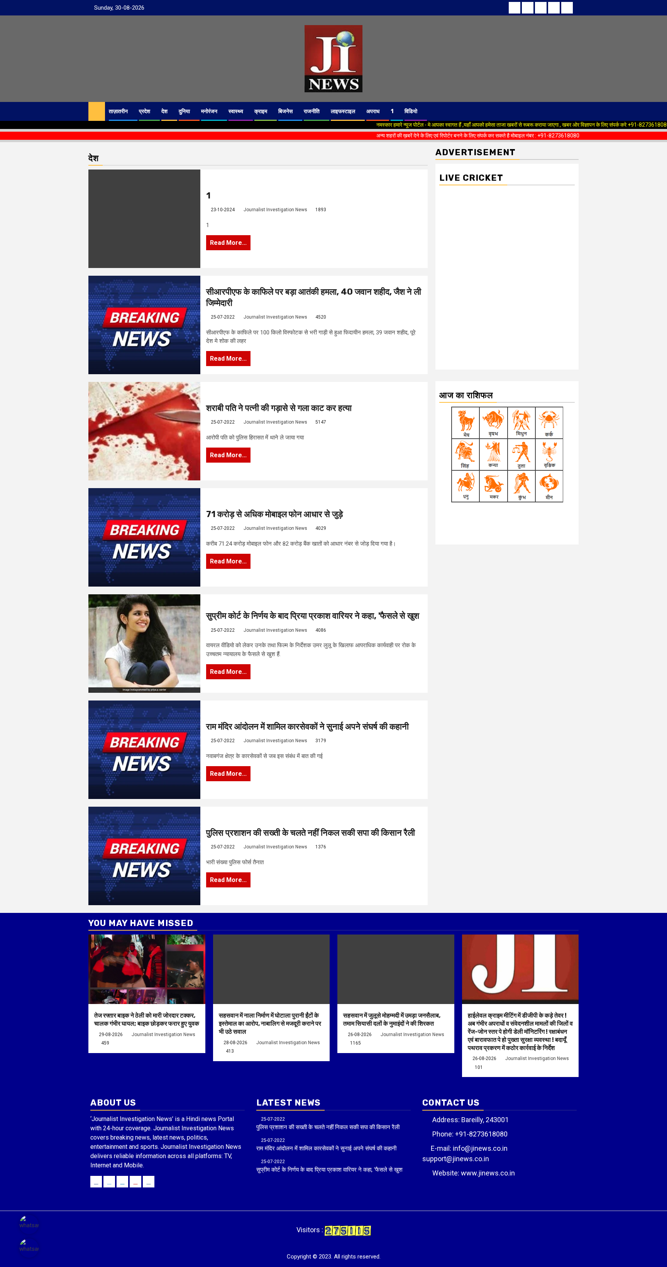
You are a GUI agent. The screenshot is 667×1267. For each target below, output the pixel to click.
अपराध (372, 111)
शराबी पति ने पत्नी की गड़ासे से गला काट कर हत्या (279, 408)
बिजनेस (285, 111)
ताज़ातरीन (118, 111)
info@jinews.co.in (480, 1148)
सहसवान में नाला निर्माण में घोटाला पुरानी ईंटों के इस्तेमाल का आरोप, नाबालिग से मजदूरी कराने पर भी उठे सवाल (270, 1023)
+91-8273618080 (481, 1134)
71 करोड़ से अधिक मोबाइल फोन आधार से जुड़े (274, 514)
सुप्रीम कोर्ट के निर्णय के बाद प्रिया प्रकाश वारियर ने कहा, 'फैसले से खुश (312, 616)
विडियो (411, 111)
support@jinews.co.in (455, 1159)
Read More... (228, 242)
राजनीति (312, 111)
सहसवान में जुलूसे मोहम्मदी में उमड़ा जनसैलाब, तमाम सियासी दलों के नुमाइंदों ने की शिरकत (391, 1019)
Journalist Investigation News (275, 209)
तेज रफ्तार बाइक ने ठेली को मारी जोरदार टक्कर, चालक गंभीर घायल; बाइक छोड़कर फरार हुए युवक (146, 1019)
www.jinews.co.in (488, 1173)
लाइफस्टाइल (343, 111)
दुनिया (184, 111)
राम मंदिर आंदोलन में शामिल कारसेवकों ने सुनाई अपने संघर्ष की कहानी (307, 726)
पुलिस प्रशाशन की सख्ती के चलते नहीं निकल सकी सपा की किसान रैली (310, 833)
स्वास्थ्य (236, 111)
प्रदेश (144, 111)
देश (164, 111)
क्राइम (260, 111)
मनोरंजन (209, 111)
